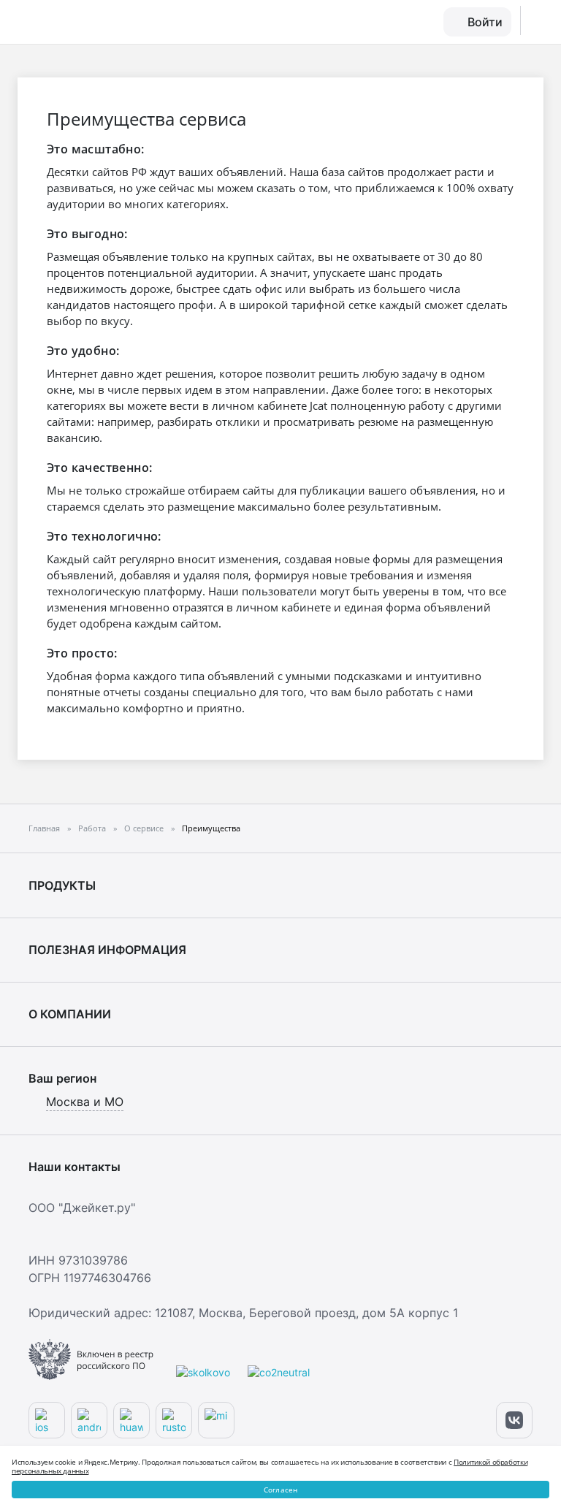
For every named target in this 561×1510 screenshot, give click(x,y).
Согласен (281, 1489)
